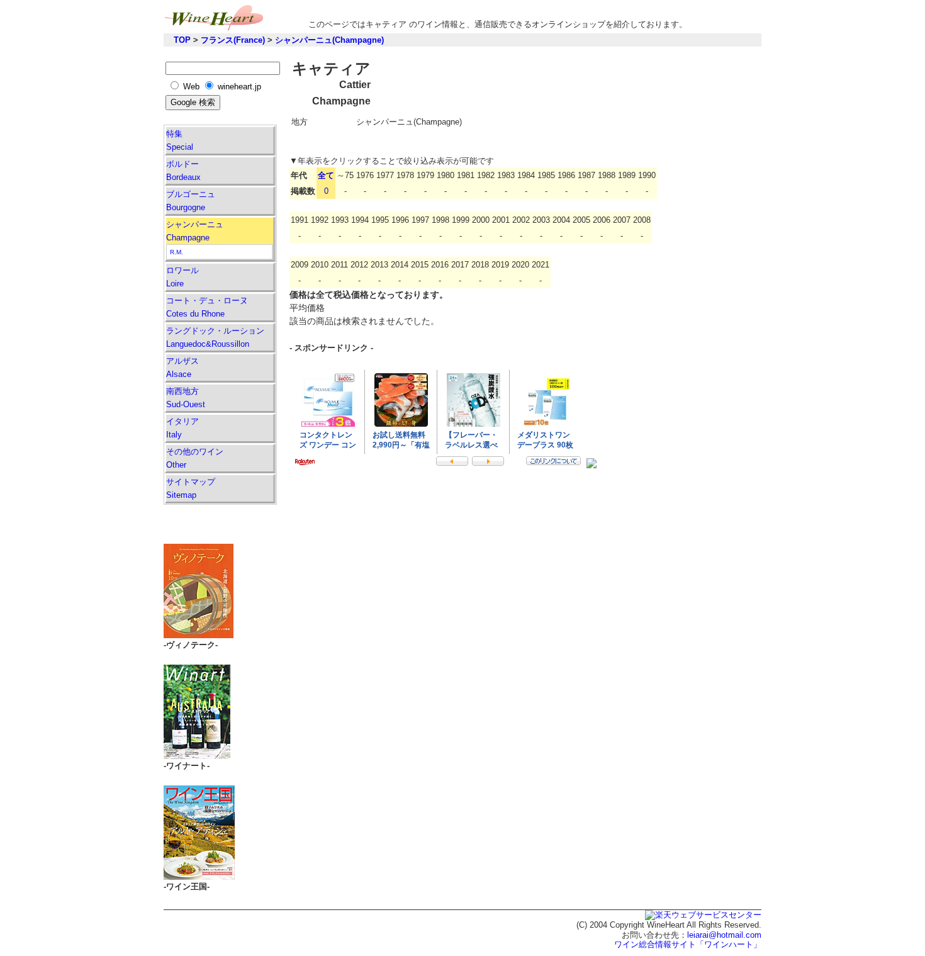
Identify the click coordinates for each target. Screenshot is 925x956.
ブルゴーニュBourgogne (190, 200)
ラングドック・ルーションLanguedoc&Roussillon (215, 337)
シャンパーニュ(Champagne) (329, 40)
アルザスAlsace (182, 367)
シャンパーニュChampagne (194, 231)
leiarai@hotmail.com (724, 935)
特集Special (179, 140)
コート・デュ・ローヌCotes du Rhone (207, 307)
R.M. (176, 252)
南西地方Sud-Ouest (185, 397)
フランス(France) (233, 40)
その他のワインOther (194, 458)
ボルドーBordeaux (183, 170)
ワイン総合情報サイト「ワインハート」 (687, 944)
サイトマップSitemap (190, 488)
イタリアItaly (182, 428)
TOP (182, 40)
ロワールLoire (182, 277)
